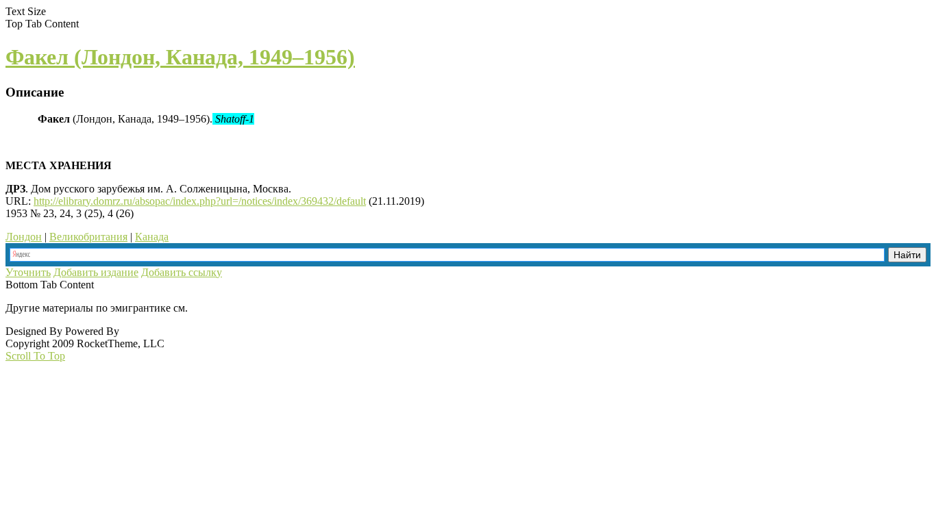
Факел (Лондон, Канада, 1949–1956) (180, 57)
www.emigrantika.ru (238, 308)
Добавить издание (95, 272)
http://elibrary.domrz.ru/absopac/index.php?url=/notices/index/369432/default (200, 201)
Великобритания (88, 236)
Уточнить (28, 272)
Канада (152, 236)
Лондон (23, 236)
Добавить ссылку (181, 272)
